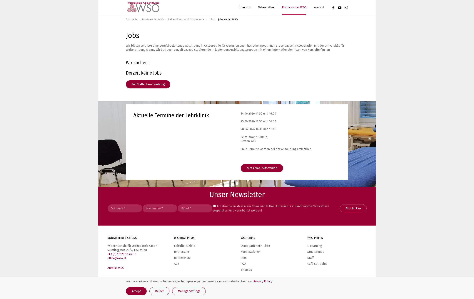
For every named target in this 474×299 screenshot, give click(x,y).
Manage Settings (189, 291)
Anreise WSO (115, 268)
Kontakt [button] (319, 7)
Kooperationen (251, 251)
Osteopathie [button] (266, 7)
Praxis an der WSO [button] (294, 7)
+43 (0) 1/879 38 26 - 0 (121, 254)
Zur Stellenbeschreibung (148, 84)
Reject (159, 291)
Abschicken (353, 208)
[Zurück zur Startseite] (143, 7)
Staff (310, 258)
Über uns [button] (244, 7)
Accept (136, 291)
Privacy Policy (262, 281)
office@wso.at (116, 258)
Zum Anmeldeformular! (261, 168)
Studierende (315, 251)
